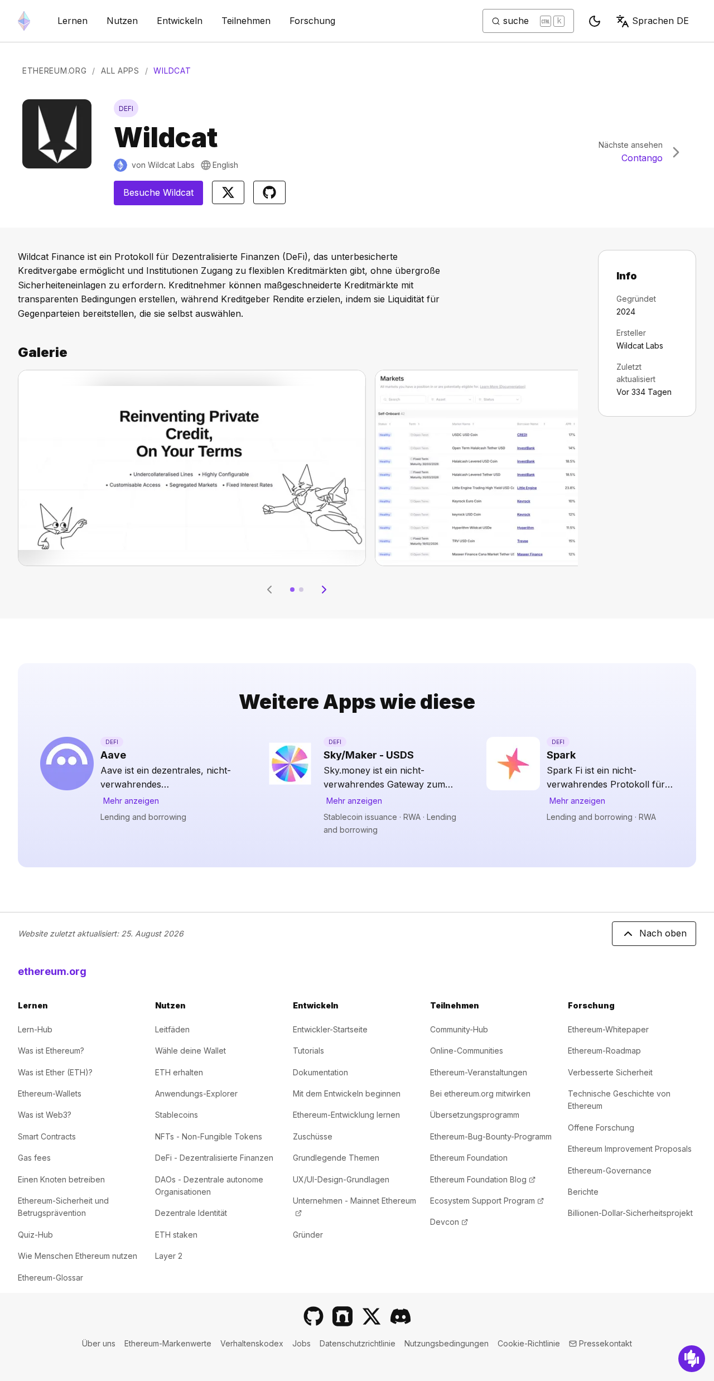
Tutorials (308, 1050)
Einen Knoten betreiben (61, 1179)
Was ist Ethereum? (51, 1050)
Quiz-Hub (35, 1234)
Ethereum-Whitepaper (608, 1029)
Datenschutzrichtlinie (357, 1343)
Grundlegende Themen (336, 1157)
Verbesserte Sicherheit (610, 1072)
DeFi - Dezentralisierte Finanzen (214, 1157)
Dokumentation (320, 1072)
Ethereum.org (54, 70)
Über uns (98, 1343)
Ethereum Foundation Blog (483, 1179)
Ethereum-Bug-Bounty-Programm (491, 1136)
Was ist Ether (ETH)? (55, 1072)
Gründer (308, 1234)
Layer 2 (168, 1256)
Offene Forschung (601, 1127)
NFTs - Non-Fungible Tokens (208, 1136)
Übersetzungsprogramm (474, 1114)
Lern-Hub (35, 1029)
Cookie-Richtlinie (529, 1343)
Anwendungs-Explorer (196, 1093)
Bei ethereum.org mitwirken (480, 1093)
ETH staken (176, 1234)
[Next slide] (324, 589)
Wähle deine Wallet (190, 1050)
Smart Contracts (47, 1136)
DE (660, 20)
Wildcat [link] (172, 70)
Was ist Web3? (44, 1114)
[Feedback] (691, 1358)
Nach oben (663, 933)
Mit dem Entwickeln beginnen (347, 1093)
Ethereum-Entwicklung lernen (346, 1114)
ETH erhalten (179, 1072)
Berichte (583, 1191)
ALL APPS (120, 70)
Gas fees (34, 1157)
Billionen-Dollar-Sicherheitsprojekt (630, 1213)
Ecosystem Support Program (487, 1200)
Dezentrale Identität (191, 1213)
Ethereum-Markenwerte (167, 1343)
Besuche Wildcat (163, 196)
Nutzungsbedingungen (446, 1343)
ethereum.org (52, 971)
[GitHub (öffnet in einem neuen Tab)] (313, 1316)
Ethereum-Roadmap (604, 1050)
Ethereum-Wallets (49, 1093)
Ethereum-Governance (610, 1170)
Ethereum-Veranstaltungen (478, 1072)
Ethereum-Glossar (50, 1277)
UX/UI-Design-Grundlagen (341, 1179)
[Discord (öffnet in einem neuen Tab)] (400, 1316)
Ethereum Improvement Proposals (630, 1148)
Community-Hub (459, 1029)
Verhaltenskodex (251, 1343)
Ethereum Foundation (469, 1157)
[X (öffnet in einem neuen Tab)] (371, 1316)
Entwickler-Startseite (330, 1029)
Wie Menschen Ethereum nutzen (77, 1256)
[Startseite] (24, 21)
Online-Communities (466, 1050)
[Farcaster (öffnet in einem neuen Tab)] (342, 1316)
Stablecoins (176, 1114)
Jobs (301, 1343)
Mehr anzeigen (131, 800)
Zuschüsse (312, 1136)
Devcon (449, 1222)
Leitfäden (172, 1029)
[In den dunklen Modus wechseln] (595, 21)
